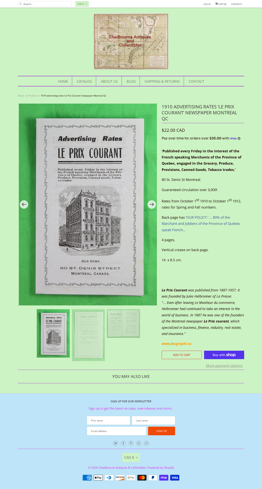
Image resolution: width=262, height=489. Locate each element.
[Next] (151, 204)
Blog (131, 81)
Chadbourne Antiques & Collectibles (122, 467)
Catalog (84, 81)
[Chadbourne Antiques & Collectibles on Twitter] (115, 443)
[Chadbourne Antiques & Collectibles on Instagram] (138, 443)
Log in (206, 3)
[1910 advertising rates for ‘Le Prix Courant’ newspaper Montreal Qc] (88, 204)
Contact (196, 81)
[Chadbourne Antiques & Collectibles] (131, 42)
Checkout (236, 3)
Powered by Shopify (160, 467)
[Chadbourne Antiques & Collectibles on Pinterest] (131, 443)
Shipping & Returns (162, 81)
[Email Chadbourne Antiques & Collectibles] (146, 443)
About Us (109, 81)
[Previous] (24, 204)
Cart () (222, 3)
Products (33, 95)
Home (63, 81)
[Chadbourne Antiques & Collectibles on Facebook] (123, 443)
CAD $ (80, 3)
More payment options (224, 365)
